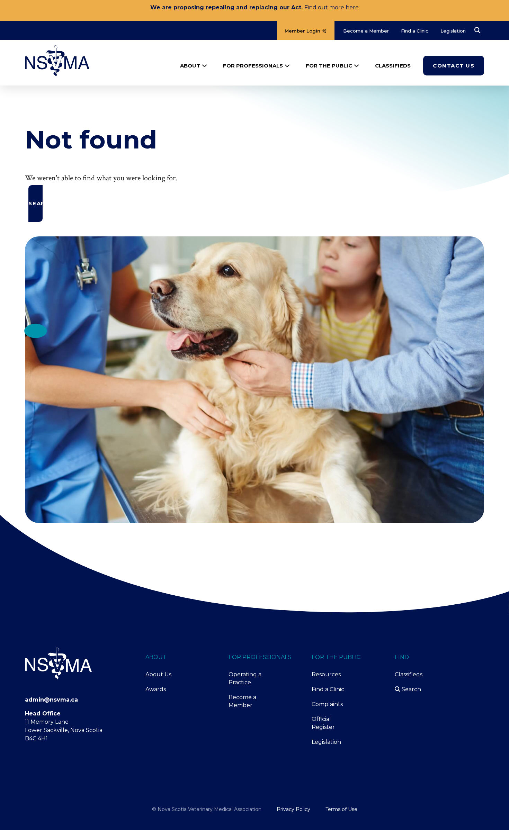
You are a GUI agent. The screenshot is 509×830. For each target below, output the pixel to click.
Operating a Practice (245, 678)
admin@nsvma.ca (51, 699)
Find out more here (331, 7)
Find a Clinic (328, 689)
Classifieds (408, 674)
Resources (326, 674)
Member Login (303, 31)
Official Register (323, 723)
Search (410, 689)
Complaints (327, 704)
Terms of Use (341, 809)
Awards (155, 689)
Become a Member (242, 701)
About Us (158, 674)
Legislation (326, 742)
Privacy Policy (293, 809)
